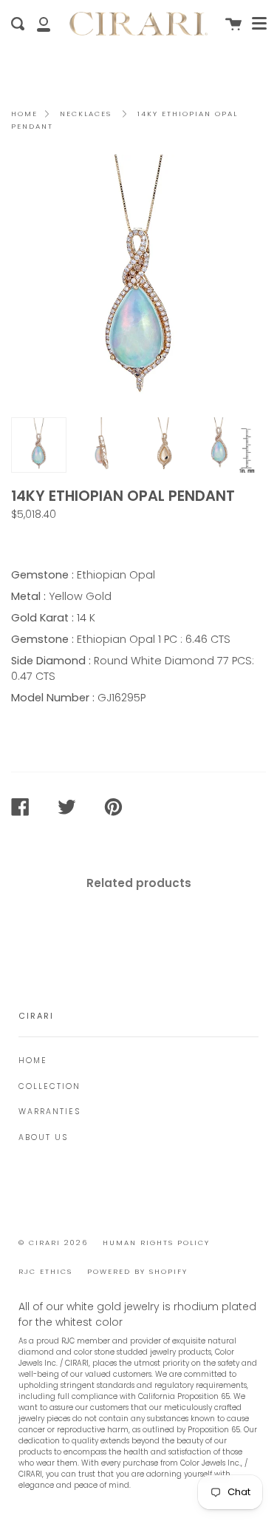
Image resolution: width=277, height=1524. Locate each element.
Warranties (49, 1111)
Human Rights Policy (156, 1242)
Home (24, 113)
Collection (49, 1086)
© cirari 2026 (53, 1242)
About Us (43, 1137)
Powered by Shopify (137, 1271)
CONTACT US (52, 540)
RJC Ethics (45, 1271)
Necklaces (86, 113)
